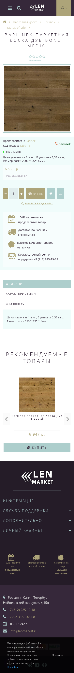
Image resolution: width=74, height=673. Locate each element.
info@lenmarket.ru (23, 631)
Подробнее (13, 667)
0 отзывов (35, 60)
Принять (57, 655)
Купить (37, 193)
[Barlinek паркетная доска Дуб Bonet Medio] (37, 98)
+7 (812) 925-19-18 (21, 610)
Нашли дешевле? (16, 175)
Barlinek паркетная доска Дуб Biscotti (37, 417)
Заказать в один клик (39, 203)
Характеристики (21, 293)
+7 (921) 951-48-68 (21, 617)
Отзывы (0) (16, 303)
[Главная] (5, 22)
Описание (15, 284)
